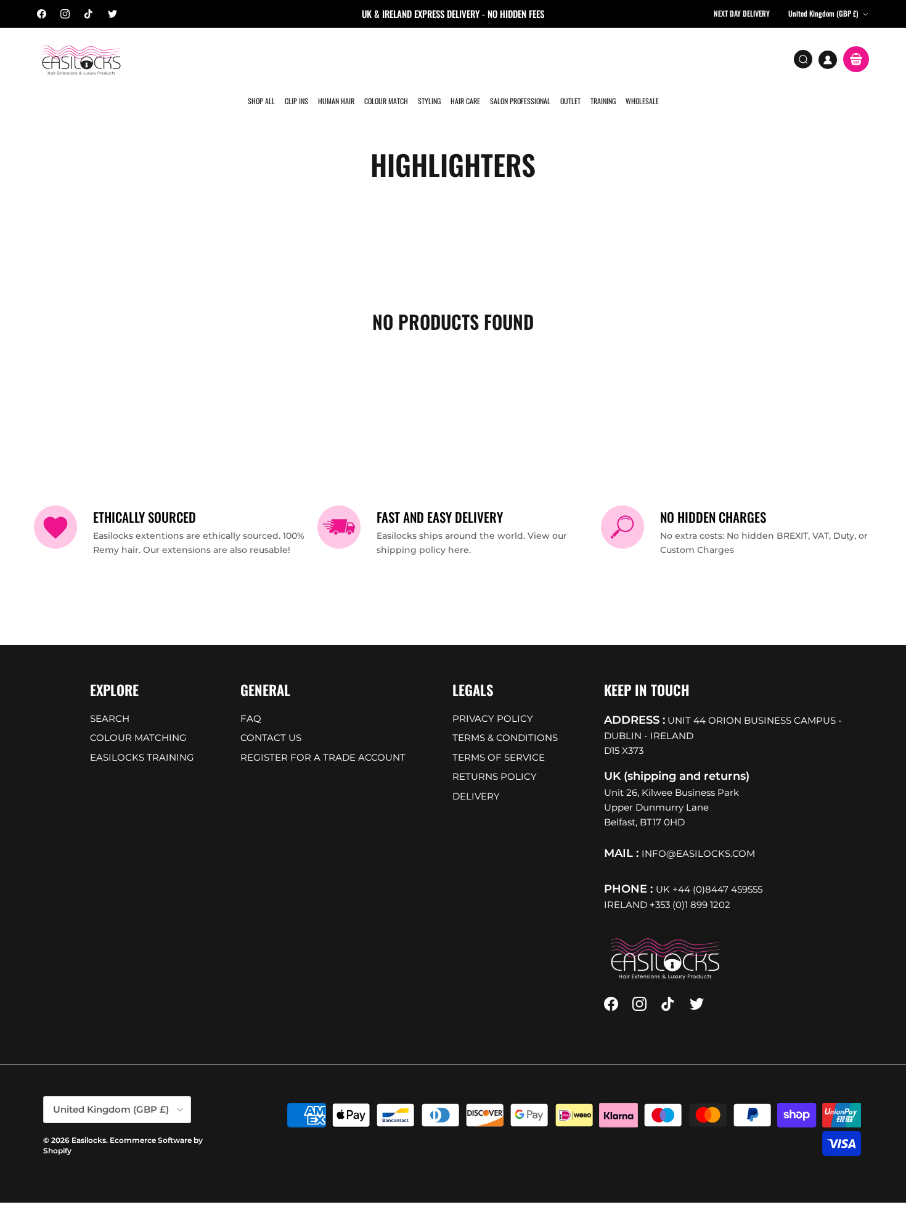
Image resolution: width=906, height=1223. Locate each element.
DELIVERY (476, 777)
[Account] (827, 60)
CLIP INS (297, 58)
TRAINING (600, 58)
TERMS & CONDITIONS (505, 718)
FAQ (250, 699)
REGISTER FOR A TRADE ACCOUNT (323, 738)
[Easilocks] (81, 59)
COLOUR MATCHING (138, 718)
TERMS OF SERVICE (498, 738)
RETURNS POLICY (494, 757)
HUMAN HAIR (337, 58)
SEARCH (109, 699)
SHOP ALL (263, 58)
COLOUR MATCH (386, 58)
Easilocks (88, 1121)
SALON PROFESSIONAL (518, 58)
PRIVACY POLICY (492, 699)
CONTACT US (270, 718)
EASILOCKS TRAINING (142, 738)
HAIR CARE (464, 58)
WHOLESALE (638, 58)
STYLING (428, 58)
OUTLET (568, 58)
